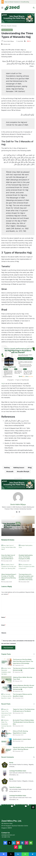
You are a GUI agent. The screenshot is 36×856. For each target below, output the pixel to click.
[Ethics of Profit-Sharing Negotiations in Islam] (6, 733)
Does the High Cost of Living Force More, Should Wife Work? (8, 556)
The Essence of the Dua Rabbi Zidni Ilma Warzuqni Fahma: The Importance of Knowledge (23, 661)
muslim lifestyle (23, 471)
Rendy (11, 762)
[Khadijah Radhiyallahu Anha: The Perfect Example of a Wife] (27, 548)
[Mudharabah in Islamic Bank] (6, 741)
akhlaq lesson (19, 467)
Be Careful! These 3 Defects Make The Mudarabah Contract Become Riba (23, 722)
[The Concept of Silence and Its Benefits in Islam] (6, 696)
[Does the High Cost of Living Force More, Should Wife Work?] (9, 548)
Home (4, 26)
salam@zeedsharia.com (8, 835)
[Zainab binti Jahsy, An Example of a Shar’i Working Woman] (6, 750)
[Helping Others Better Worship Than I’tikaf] (6, 679)
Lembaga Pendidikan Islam (17, 771)
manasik (10, 471)
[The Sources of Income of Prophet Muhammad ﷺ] (6, 671)
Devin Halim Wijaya (9, 41)
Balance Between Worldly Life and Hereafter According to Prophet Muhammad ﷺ (23, 687)
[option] (18, 526)
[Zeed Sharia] (12, 7)
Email (3, 625)
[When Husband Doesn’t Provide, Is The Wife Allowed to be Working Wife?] (9, 568)
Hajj (2, 383)
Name (3, 617)
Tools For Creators (15, 787)
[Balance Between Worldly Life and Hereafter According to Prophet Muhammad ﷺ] (6, 688)
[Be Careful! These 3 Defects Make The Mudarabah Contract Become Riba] (6, 724)
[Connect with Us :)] (33, 807)
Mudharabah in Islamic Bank (22, 739)
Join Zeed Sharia (18, 478)
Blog (18, 523)
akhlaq (7, 467)
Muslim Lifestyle (12, 26)
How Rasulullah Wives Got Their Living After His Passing (18, 528)
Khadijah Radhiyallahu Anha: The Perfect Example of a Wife (26, 556)
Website (3, 633)
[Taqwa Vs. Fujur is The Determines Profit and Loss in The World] (6, 713)
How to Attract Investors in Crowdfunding (17, 2)
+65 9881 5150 (5, 837)
